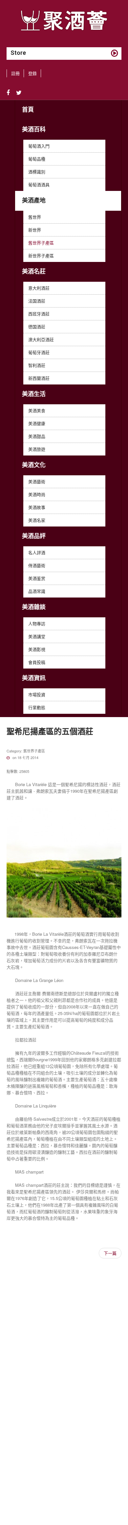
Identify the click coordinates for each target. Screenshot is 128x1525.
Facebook (8, 93)
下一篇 (110, 1253)
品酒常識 (36, 591)
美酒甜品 (36, 436)
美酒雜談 (34, 606)
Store (18, 52)
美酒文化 (34, 464)
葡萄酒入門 (39, 146)
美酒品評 (34, 535)
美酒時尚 (36, 494)
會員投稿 (36, 662)
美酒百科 (34, 129)
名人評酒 (36, 552)
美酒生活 (34, 393)
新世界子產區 (41, 255)
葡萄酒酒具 (39, 184)
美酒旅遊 (36, 449)
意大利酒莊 (39, 288)
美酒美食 (36, 410)
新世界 (34, 230)
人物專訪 (36, 623)
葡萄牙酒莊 (39, 352)
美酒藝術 (36, 481)
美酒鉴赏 (36, 578)
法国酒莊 (36, 301)
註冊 (15, 73)
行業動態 (36, 707)
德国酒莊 (36, 326)
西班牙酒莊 (39, 313)
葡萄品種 (36, 159)
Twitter (19, 93)
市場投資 (36, 694)
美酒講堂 (36, 636)
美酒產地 (34, 200)
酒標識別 (36, 171)
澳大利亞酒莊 (41, 339)
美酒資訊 (34, 677)
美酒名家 (36, 520)
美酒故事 (36, 507)
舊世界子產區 (41, 242)
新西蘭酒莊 (39, 378)
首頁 (28, 109)
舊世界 (34, 217)
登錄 (32, 73)
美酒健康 (36, 423)
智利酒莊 (36, 365)
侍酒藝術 (36, 565)
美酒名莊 (34, 271)
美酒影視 (36, 649)
